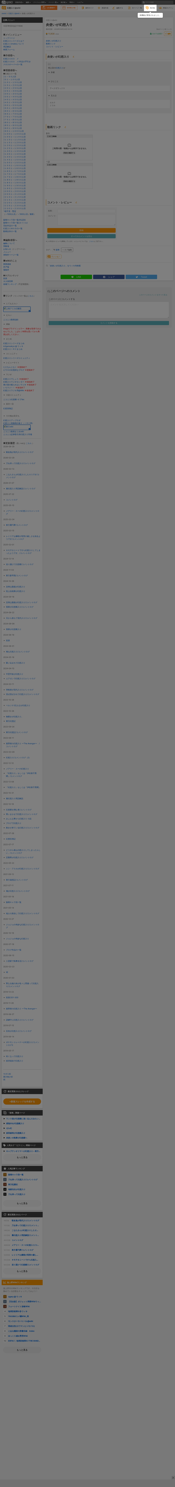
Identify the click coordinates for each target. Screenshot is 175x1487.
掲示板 (152, 8)
